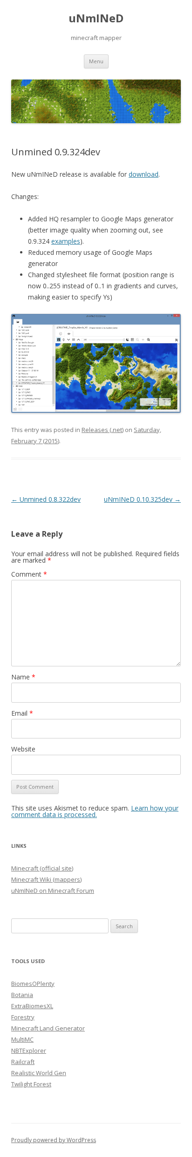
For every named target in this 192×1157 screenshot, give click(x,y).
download (143, 174)
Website (23, 749)
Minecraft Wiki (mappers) (46, 879)
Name (23, 676)
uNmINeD (96, 18)
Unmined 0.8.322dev (46, 499)
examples (65, 241)
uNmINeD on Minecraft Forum (52, 890)
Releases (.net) (102, 430)
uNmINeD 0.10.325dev (142, 499)
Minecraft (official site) (42, 868)
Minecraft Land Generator (48, 1028)
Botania (22, 995)
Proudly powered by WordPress (53, 1140)
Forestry (22, 1017)
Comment (29, 574)
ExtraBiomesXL (32, 1006)
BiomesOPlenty (33, 983)
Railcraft (22, 1061)
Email (22, 713)
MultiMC (22, 1039)
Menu (96, 61)
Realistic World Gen (38, 1073)
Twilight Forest (31, 1084)
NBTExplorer (28, 1050)
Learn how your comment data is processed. (94, 811)
